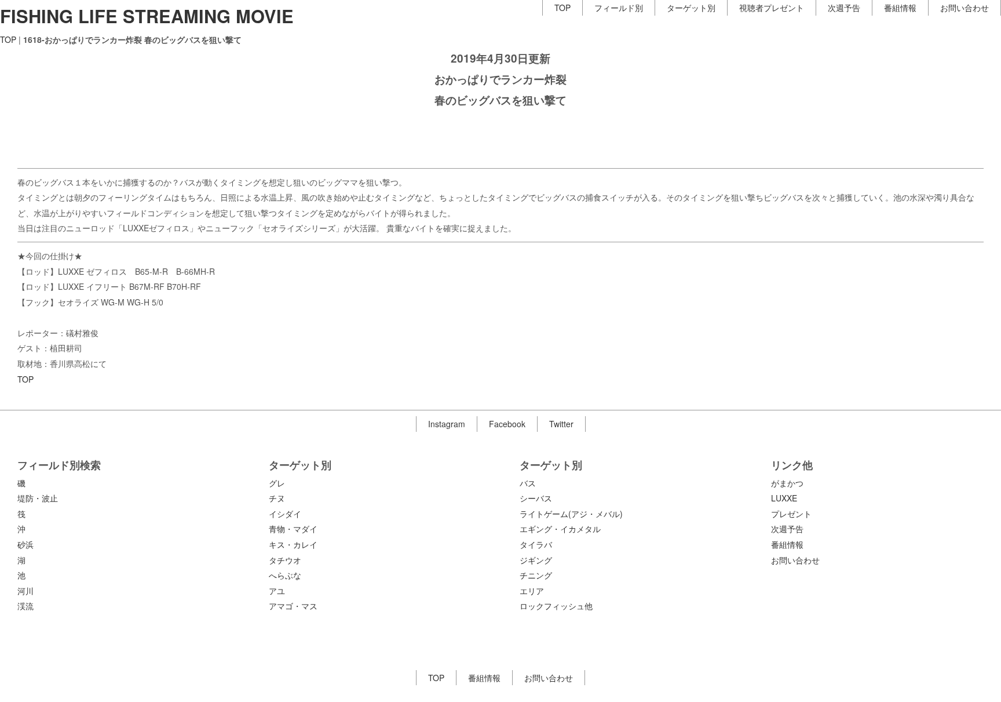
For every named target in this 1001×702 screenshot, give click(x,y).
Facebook (507, 424)
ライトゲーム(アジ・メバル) (571, 513)
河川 (25, 590)
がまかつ (787, 483)
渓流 (25, 606)
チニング (536, 575)
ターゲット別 (691, 7)
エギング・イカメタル (560, 528)
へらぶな (285, 575)
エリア (532, 590)
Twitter (561, 424)
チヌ (277, 498)
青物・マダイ (293, 528)
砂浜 (25, 544)
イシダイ (285, 513)
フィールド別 (618, 7)
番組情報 (900, 7)
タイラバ (536, 544)
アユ (277, 590)
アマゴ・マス (293, 606)
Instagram (446, 424)
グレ (277, 483)
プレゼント (791, 513)
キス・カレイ (293, 544)
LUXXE (784, 498)
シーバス (536, 498)
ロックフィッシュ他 (556, 606)
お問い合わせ (964, 7)
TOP (562, 7)
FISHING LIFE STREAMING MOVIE (147, 15)
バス (528, 483)
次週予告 (844, 7)
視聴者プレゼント (771, 7)
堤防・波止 (37, 498)
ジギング (536, 560)
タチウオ (285, 560)
